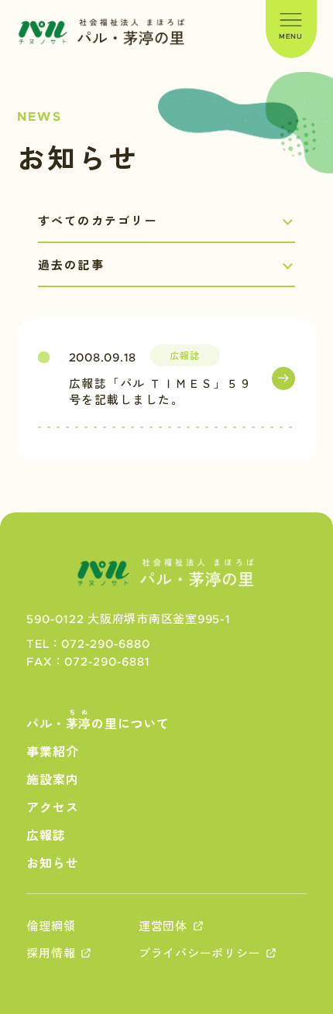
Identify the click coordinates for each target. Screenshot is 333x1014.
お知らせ (52, 864)
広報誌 (45, 836)
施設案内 (52, 780)
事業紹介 (52, 752)
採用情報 (50, 954)
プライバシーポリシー (200, 954)
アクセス (52, 808)
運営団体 (163, 927)
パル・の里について (97, 720)
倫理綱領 (50, 927)
